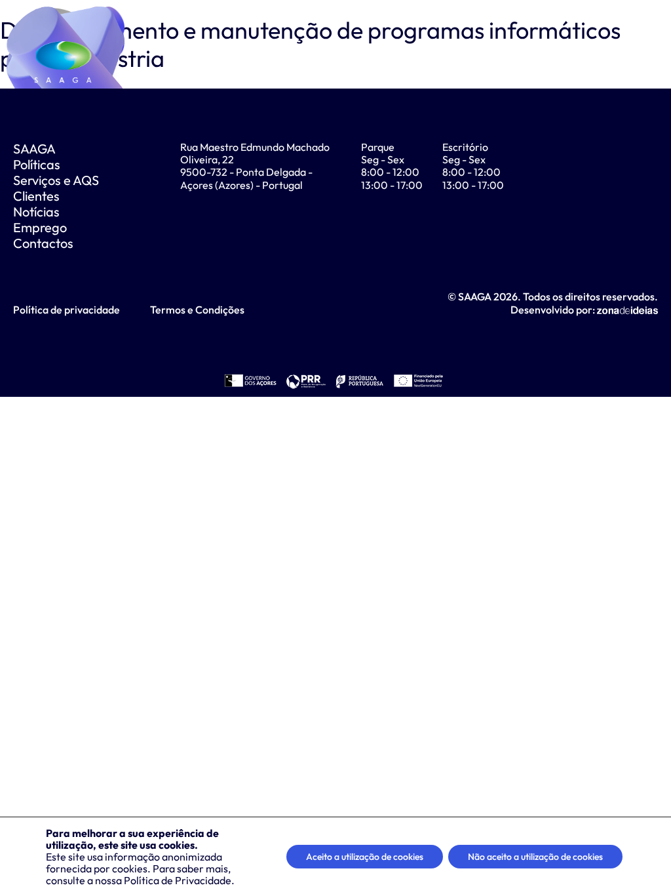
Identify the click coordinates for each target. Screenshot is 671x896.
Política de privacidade (66, 309)
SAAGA (34, 148)
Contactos (43, 243)
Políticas (36, 164)
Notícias (36, 211)
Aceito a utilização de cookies (364, 857)
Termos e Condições (197, 309)
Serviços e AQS (56, 180)
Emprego (40, 227)
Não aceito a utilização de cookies (535, 857)
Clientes (36, 196)
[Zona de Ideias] (627, 309)
